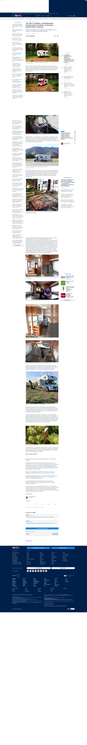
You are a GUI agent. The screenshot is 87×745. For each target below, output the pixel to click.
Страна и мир (65, 555)
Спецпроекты (65, 560)
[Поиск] (69, 15)
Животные (29, 562)
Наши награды (15, 557)
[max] (38, 571)
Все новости (18, 22)
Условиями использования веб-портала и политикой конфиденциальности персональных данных (58, 599)
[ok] (33, 571)
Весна (28, 555)
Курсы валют (49, 13)
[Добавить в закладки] (55, 36)
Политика (53, 555)
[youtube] (43, 571)
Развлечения (53, 560)
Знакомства (26, 13)
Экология (64, 557)
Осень (52, 554)
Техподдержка (14, 560)
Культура (41, 555)
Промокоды (21, 13)
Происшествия (54, 557)
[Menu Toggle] (13, 15)
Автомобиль (28, 500)
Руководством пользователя (48, 598)
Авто (28, 552)
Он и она (53, 552)
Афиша (41, 13)
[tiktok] (46, 571)
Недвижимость (15, 13)
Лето (41, 557)
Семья (52, 563)
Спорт (64, 552)
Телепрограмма (36, 13)
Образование (42, 563)
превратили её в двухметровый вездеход (46, 472)
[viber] (36, 571)
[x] (41, 571)
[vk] (30, 571)
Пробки (44, 15)
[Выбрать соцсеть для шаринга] (58, 36)
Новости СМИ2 (29, 540)
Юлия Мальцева (32, 496)
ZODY (56, 13)
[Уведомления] (71, 15)
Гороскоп (45, 13)
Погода (30, 13)
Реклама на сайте (15, 552)
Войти (29, 534)
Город (28, 557)
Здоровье (28, 563)
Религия (52, 562)
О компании (14, 555)
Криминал (42, 554)
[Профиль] (74, 15)
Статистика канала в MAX (17, 563)
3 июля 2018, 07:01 (28, 33)
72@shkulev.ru (23, 601)
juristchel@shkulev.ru (35, 602)
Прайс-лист (14, 554)
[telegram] (28, 571)
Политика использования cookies (49, 603)
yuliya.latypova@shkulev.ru (65, 594)
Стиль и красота (66, 554)
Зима (41, 552)
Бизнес (28, 554)
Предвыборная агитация (16, 562)
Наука (41, 560)
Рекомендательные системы (48, 604)
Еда (27, 560)
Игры (54, 13)
